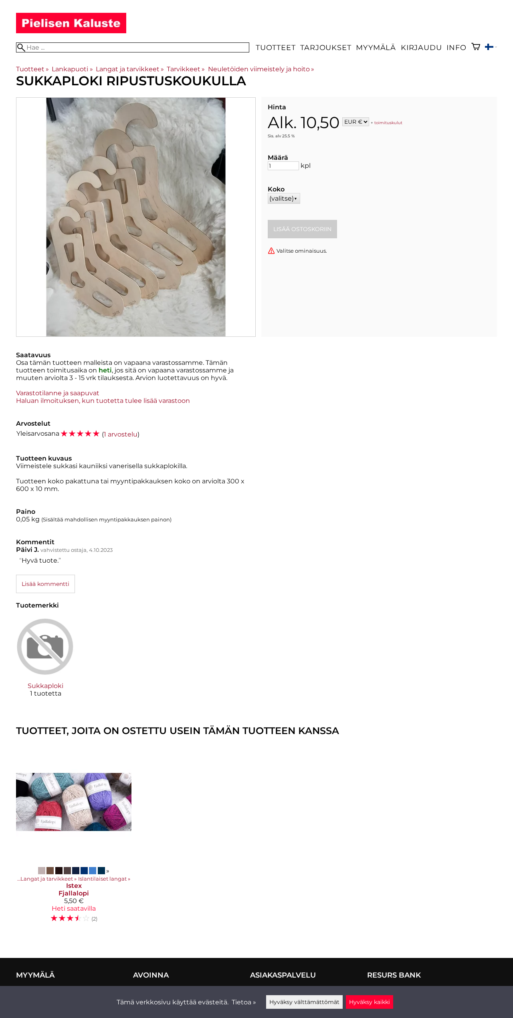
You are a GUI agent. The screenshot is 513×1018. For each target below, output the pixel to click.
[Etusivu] (71, 31)
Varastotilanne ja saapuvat (57, 393)
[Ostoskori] (475, 47)
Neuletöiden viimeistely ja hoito (261, 69)
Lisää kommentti (45, 583)
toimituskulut (388, 122)
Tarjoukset (325, 47)
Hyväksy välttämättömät (304, 1002)
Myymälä (376, 47)
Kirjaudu (421, 47)
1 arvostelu (120, 434)
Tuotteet (275, 47)
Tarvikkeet (186, 69)
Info (456, 47)
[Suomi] (491, 48)
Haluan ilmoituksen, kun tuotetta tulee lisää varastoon (103, 400)
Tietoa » (244, 1002)
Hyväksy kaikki (369, 1002)
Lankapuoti (72, 69)
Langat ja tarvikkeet (130, 69)
